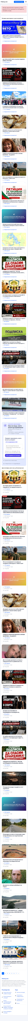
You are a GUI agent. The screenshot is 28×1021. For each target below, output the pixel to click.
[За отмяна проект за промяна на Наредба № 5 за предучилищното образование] (14, 291)
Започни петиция (19, 1)
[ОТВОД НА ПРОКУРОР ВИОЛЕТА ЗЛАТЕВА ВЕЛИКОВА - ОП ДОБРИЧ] (14, 149)
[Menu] (26, 2)
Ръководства (6, 990)
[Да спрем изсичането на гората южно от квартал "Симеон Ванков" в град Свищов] (14, 385)
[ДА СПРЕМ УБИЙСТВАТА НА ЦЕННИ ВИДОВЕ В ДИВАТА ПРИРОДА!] (14, 55)
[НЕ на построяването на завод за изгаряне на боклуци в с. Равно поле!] (14, 173)
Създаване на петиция (14, 455)
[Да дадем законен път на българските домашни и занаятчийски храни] (14, 126)
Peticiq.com (4, 1)
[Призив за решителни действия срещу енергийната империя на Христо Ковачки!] (14, 220)
